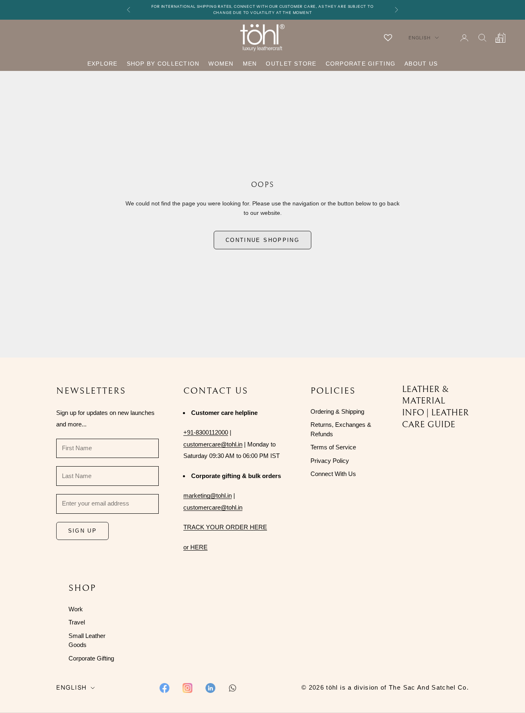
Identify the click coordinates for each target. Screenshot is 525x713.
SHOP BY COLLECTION (163, 63)
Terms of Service (333, 447)
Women (220, 63)
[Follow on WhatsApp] (232, 688)
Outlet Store (291, 63)
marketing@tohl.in (207, 495)
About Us (421, 63)
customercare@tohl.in (212, 444)
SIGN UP (82, 531)
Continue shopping (262, 240)
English (420, 38)
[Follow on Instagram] (187, 688)
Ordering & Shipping (337, 411)
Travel (76, 622)
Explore (102, 63)
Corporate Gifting (360, 63)
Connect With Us (333, 473)
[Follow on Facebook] (164, 688)
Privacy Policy (329, 460)
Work (75, 609)
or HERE (195, 547)
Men (250, 63)
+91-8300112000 (205, 432)
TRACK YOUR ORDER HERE (225, 527)
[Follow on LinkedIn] (210, 688)
